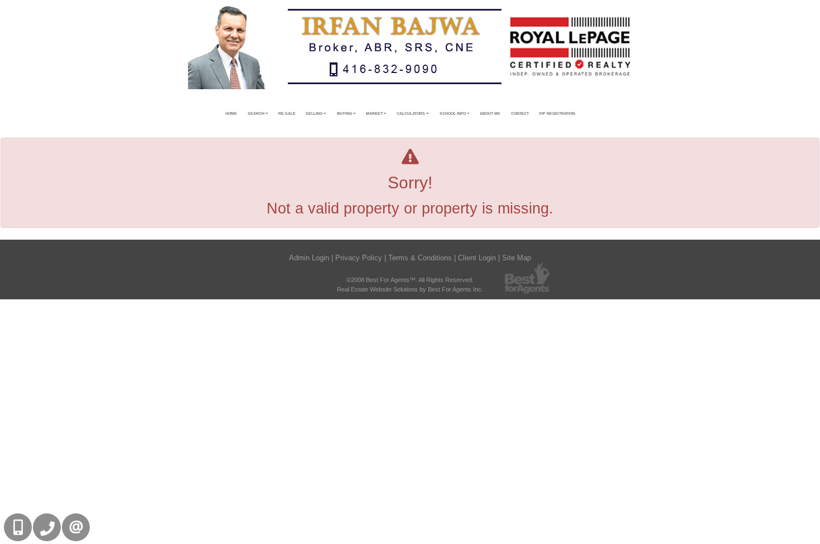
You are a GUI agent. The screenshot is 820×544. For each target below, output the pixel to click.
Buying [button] (345, 113)
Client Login (477, 258)
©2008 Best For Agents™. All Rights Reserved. (410, 279)
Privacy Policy (358, 258)
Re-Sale (287, 113)
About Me (490, 113)
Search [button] (257, 113)
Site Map (516, 258)
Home (231, 113)
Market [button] (375, 113)
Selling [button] (315, 113)
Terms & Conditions (420, 258)
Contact (520, 113)
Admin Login (309, 258)
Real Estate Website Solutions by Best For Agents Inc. (410, 289)
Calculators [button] (411, 113)
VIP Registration (557, 113)
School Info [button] (453, 113)
